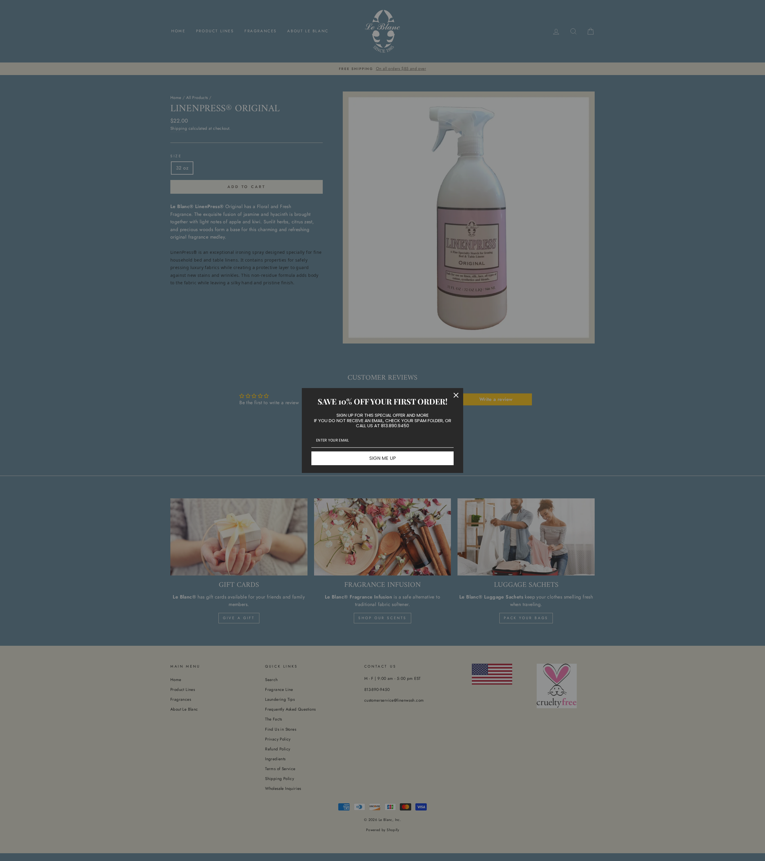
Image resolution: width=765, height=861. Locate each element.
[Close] (456, 395)
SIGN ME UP (382, 458)
